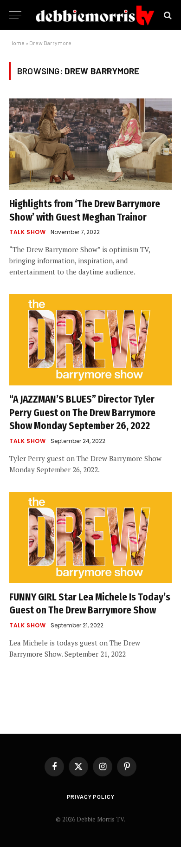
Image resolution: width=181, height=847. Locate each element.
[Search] (167, 15)
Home (17, 42)
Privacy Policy (91, 796)
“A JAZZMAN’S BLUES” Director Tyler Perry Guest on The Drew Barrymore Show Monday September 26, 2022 (82, 412)
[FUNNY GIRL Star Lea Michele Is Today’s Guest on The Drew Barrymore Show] (90, 537)
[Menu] (15, 15)
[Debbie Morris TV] (95, 15)
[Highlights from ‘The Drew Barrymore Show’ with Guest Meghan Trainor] (90, 144)
